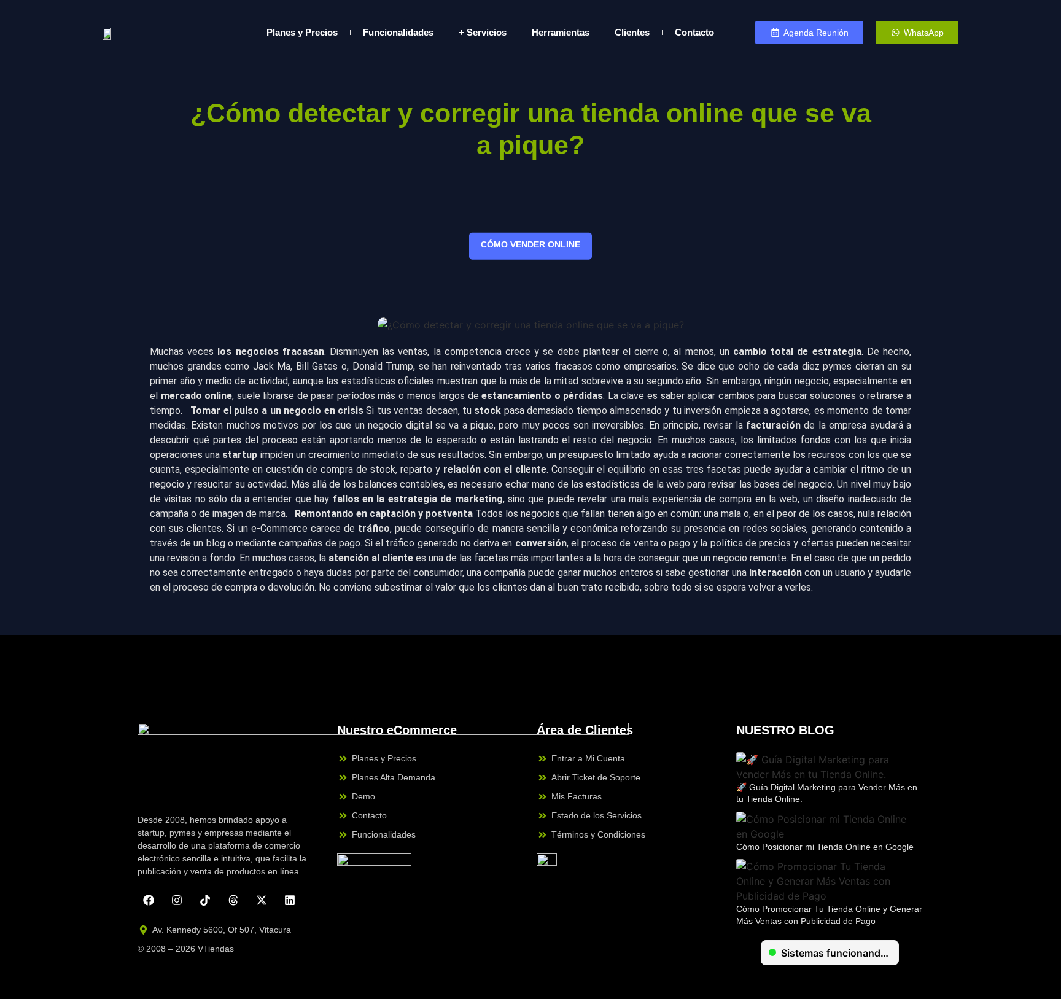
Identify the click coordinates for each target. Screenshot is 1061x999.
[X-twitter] (262, 900)
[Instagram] (177, 900)
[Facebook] (149, 900)
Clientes (632, 32)
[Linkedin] (290, 900)
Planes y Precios (302, 32)
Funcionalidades (398, 32)
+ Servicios (483, 32)
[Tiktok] (205, 900)
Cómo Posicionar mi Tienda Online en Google (825, 847)
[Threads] (233, 900)
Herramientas (560, 32)
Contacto (694, 32)
